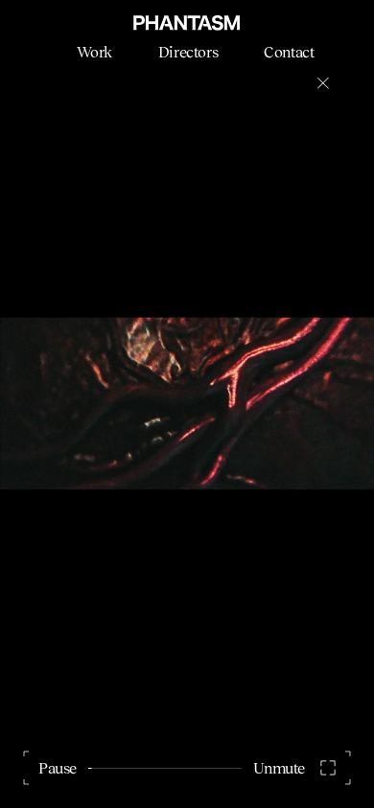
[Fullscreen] (328, 767)
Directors (188, 51)
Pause (57, 767)
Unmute (279, 767)
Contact (289, 51)
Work (94, 51)
